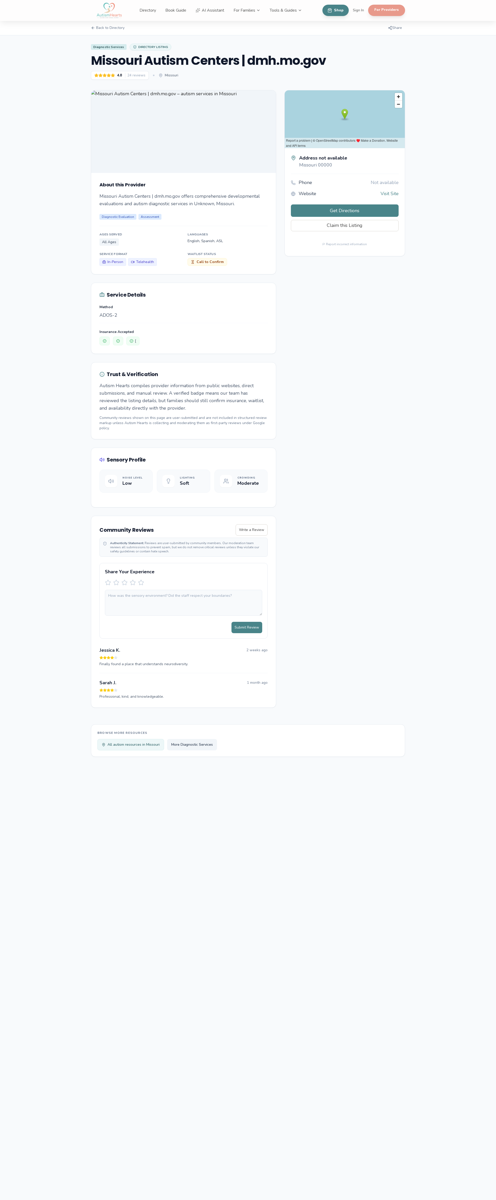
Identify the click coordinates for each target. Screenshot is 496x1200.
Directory (148, 10)
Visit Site (390, 193)
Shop (339, 10)
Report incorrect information (346, 244)
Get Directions (344, 211)
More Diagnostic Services (192, 744)
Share (397, 27)
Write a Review (251, 529)
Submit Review (247, 627)
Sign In (358, 10)
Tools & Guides (283, 10)
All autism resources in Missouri (133, 744)
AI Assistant (213, 10)
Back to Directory (110, 27)
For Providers (386, 9)
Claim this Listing (344, 225)
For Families (244, 10)
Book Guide (175, 10)
